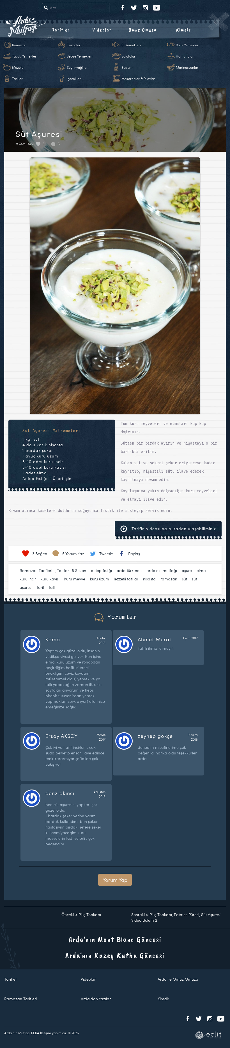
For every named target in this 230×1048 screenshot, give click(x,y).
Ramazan (19, 45)
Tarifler (61, 30)
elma (201, 570)
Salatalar (128, 56)
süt (184, 579)
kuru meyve (74, 579)
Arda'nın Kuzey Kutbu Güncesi (115, 955)
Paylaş (134, 553)
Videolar (102, 30)
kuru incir (28, 579)
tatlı (52, 587)
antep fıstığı (101, 570)
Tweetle (106, 553)
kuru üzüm (99, 579)
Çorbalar (74, 45)
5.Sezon (79, 570)
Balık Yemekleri (187, 45)
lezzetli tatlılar (126, 579)
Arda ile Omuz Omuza (178, 979)
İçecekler (74, 78)
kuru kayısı (50, 579)
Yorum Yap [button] (115, 879)
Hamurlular (185, 56)
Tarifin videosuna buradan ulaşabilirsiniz (173, 528)
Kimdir (183, 30)
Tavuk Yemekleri (24, 56)
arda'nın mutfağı (161, 570)
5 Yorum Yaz (73, 553)
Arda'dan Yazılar (96, 998)
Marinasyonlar (187, 67)
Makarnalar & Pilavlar (138, 78)
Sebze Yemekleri (80, 56)
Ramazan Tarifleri (36, 570)
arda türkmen (129, 570)
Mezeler (18, 67)
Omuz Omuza (143, 30)
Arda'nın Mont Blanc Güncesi (115, 939)
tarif (40, 587)
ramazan (168, 579)
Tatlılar (17, 78)
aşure (187, 570)
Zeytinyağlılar (77, 67)
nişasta (149, 579)
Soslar (126, 67)
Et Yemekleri (131, 45)
